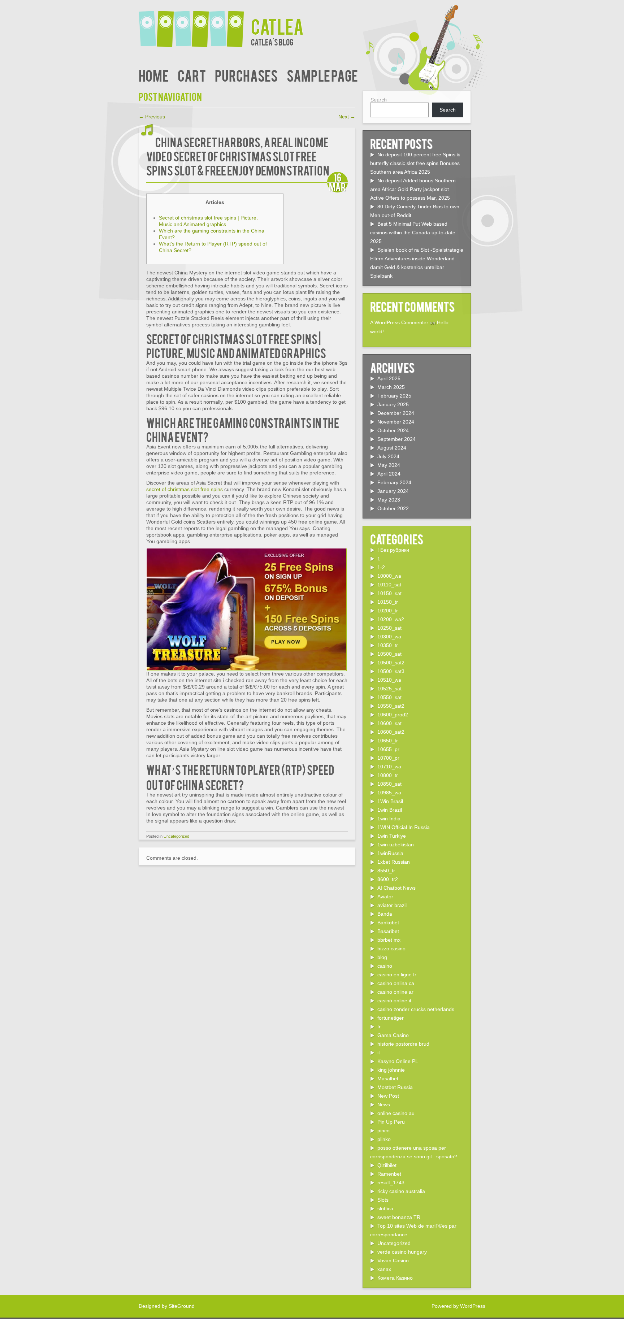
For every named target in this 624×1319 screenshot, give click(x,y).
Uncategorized (176, 836)
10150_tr (387, 602)
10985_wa (389, 792)
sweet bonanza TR (398, 1217)
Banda (384, 914)
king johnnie (391, 1070)
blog (382, 957)
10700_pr (388, 758)
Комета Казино (395, 1278)
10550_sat (389, 697)
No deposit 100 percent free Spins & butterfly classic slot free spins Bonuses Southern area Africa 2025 (415, 163)
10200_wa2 (390, 619)
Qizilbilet (386, 1165)
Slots (383, 1200)
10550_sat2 (390, 706)
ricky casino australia (401, 1191)
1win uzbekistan (395, 844)
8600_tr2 (387, 879)
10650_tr (387, 740)
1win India (388, 818)
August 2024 (391, 448)
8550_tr (386, 870)
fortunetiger (390, 1018)
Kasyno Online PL (397, 1061)
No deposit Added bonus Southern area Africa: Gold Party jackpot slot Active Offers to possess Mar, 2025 (413, 189)
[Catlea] (195, 24)
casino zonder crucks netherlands (415, 1009)
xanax (384, 1269)
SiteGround (182, 1306)
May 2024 (388, 465)
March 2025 (391, 387)
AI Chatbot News (396, 888)
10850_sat (389, 784)
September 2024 (396, 439)
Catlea (277, 25)
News (383, 1104)
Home (154, 74)
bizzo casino (391, 948)
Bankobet (388, 922)
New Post (388, 1096)
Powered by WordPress (458, 1306)
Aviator (385, 896)
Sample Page (322, 74)
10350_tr (387, 645)
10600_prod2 (392, 714)
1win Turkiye (391, 836)
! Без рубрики (393, 550)
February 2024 (394, 482)
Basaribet (388, 931)
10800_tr (387, 775)
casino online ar (395, 992)
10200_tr (387, 610)
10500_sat (389, 654)
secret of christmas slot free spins (184, 489)
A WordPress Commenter (399, 322)
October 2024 (393, 430)
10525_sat (389, 688)
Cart (192, 74)
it (378, 1052)
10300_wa (389, 636)
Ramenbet (389, 1174)
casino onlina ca (395, 983)
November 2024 (395, 422)
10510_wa (389, 680)
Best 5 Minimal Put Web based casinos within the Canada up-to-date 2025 (412, 232)
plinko (384, 1139)
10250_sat (389, 628)
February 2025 (394, 396)
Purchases (246, 74)
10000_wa (389, 576)
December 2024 (395, 413)
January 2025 (393, 404)
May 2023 (388, 500)
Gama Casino (393, 1035)
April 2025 (388, 378)
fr (379, 1026)
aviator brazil (392, 905)
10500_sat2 (390, 662)
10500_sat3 (390, 671)
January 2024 (393, 491)
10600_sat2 (390, 732)
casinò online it (394, 1000)
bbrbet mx (388, 940)
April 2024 (388, 474)
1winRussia (390, 853)
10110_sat (389, 584)
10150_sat (389, 593)
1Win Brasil (390, 801)
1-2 (381, 567)
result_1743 (390, 1182)
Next (346, 117)
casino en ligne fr (396, 974)
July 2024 (388, 456)
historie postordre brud (403, 1044)
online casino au (396, 1113)
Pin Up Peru (391, 1122)
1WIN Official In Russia (403, 827)
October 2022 (393, 508)
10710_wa (389, 766)
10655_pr (388, 749)
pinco (383, 1130)
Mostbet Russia (395, 1087)
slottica (385, 1208)
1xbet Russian (393, 862)
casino (384, 966)
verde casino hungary (402, 1252)
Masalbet (387, 1078)
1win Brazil (389, 810)
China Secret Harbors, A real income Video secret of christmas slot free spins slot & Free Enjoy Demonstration (237, 156)
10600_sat (389, 723)
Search (378, 99)
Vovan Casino (393, 1260)
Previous (152, 117)
